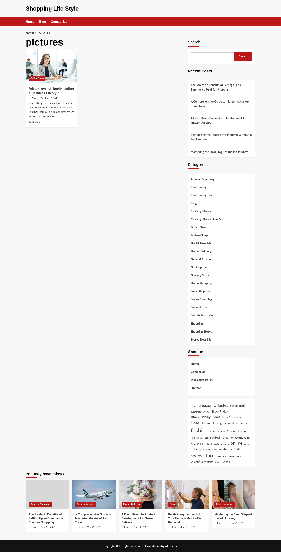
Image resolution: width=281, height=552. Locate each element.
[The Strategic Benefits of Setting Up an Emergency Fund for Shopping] (47, 494)
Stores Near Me (201, 339)
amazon (206, 405)
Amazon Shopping (202, 179)
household (197, 443)
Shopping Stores (201, 331)
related (223, 449)
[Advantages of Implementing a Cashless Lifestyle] (51, 66)
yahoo (226, 461)
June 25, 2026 (48, 527)
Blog (42, 21)
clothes (205, 423)
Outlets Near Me (202, 315)
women (217, 462)
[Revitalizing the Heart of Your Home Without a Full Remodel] (187, 494)
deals (235, 423)
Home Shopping (201, 283)
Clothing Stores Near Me (207, 219)
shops (196, 455)
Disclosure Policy (202, 380)
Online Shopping (201, 299)
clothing (217, 423)
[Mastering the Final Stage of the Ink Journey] (233, 494)
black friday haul (232, 417)
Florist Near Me (201, 243)
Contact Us (59, 21)
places (215, 449)
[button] (252, 22)
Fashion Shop (199, 235)
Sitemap (196, 388)
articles (221, 405)
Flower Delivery (201, 251)
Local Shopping (200, 291)
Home (30, 21)
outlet (195, 449)
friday (242, 431)
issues (208, 443)
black (206, 411)
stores (210, 455)
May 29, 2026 (94, 527)
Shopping (197, 323)
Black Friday (199, 187)
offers (225, 443)
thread (238, 456)
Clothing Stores (201, 211)
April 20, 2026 (140, 527)
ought (246, 444)
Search (194, 42)
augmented (196, 411)
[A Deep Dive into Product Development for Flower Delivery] (140, 494)
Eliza (34, 98)
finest (213, 431)
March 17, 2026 (188, 527)
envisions (244, 423)
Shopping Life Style (52, 8)
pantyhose (205, 449)
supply (222, 456)
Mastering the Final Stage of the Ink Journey (219, 152)
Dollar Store (199, 227)
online (237, 443)
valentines (197, 461)
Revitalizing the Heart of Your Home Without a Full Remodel (221, 137)
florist (221, 431)
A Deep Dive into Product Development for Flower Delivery (219, 120)
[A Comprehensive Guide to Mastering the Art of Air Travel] (94, 494)
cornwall (227, 423)
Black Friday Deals (203, 195)
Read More (34, 122)
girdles (195, 437)
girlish (204, 437)
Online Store (37, 78)
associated (237, 406)
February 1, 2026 (235, 523)
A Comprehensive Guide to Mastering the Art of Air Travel (220, 104)
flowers (232, 431)
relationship (235, 449)
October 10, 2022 (49, 98)
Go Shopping (199, 267)
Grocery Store (200, 275)
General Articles (201, 259)
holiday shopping (240, 437)
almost (194, 406)
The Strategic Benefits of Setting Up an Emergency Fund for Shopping (216, 87)
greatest (214, 437)
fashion (200, 430)
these (230, 456)
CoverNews (153, 546)
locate (216, 444)
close (195, 423)
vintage (208, 461)
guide (225, 437)
